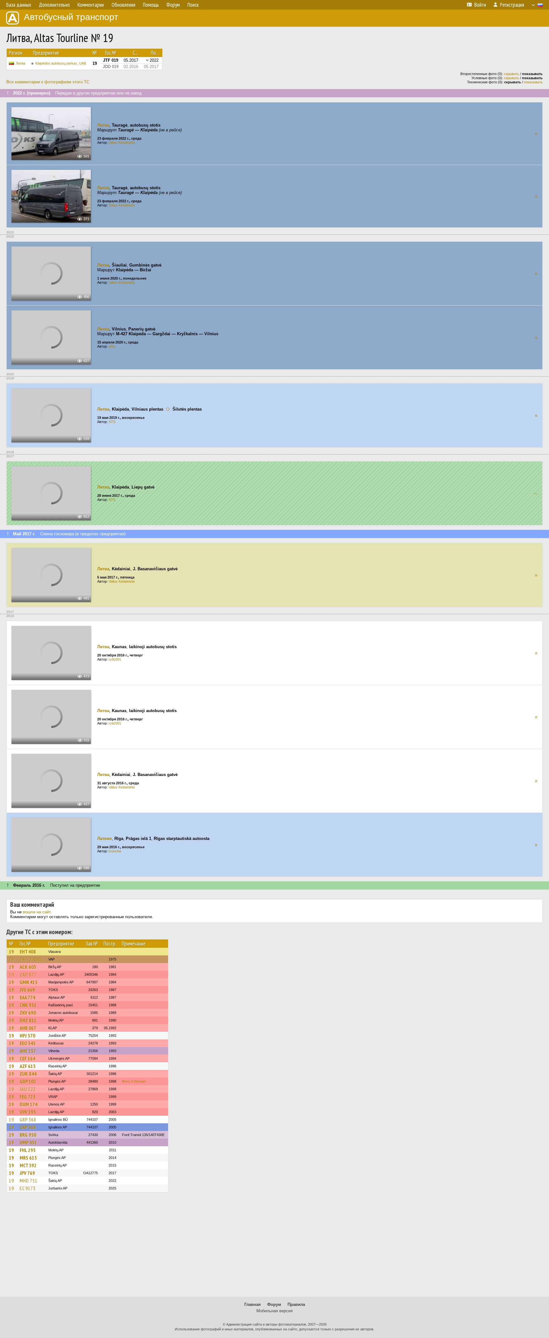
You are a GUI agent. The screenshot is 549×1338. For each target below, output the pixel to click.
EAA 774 (27, 997)
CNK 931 (28, 1005)
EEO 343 (28, 1043)
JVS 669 (27, 990)
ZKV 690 (28, 1012)
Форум (274, 1304)
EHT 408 (28, 951)
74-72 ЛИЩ (31, 959)
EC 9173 (28, 1188)
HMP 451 (28, 1142)
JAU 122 (28, 1089)
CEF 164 (27, 1058)
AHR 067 (28, 1028)
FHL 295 (28, 1150)
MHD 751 (28, 1180)
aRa (112, 346)
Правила (296, 1304)
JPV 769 (27, 1173)
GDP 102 (28, 1081)
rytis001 (115, 659)
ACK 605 (28, 967)
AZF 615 (28, 1066)
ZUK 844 (28, 1074)
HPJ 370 (27, 1035)
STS (112, 422)
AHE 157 (28, 1051)
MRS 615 (28, 1157)
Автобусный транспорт (71, 17)
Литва (20, 63)
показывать (533, 82)
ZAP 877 (28, 974)
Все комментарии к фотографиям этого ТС (47, 82)
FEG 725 (28, 1096)
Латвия (104, 838)
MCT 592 (28, 1165)
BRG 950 (28, 1135)
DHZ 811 (28, 1020)
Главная (252, 1304)
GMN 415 (28, 982)
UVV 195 (28, 1112)
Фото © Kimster (134, 1081)
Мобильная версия (274, 1310)
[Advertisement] (274, 1247)
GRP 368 (28, 1119)
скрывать (511, 74)
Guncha (115, 851)
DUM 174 (28, 1104)
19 (11, 951)
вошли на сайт (37, 912)
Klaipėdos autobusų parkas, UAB (60, 63)
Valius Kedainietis (122, 142)
